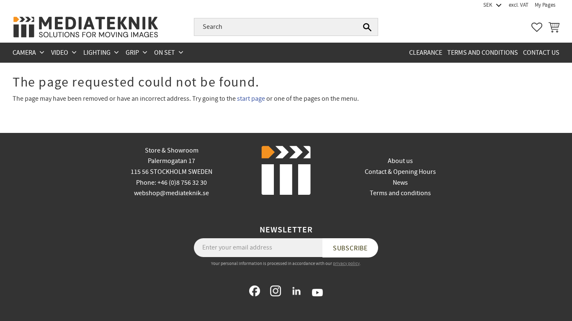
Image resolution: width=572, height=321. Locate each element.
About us (400, 161)
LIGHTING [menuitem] (97, 52)
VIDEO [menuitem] (59, 52)
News (400, 182)
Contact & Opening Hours (400, 172)
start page (251, 98)
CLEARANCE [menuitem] (425, 52)
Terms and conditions (400, 193)
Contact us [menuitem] (541, 52)
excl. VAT (518, 5)
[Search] (367, 27)
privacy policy (346, 263)
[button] (536, 27)
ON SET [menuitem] (164, 52)
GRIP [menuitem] (132, 52)
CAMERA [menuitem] (24, 52)
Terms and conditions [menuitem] (482, 52)
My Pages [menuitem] (545, 5)
